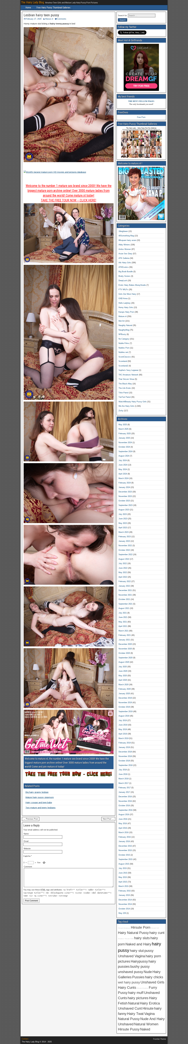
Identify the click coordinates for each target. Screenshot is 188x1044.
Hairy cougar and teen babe (38, 802)
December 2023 (125, 492)
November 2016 (125, 801)
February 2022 (125, 581)
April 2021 (123, 626)
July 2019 (123, 720)
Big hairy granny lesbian (36, 792)
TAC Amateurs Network (128, 375)
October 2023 (124, 501)
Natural (133, 1003)
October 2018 (124, 761)
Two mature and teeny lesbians (40, 807)
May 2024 (123, 469)
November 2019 (125, 702)
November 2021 (125, 595)
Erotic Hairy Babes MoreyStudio (132, 285)
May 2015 (123, 877)
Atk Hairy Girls (125, 262)
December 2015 (125, 846)
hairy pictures (138, 998)
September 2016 (125, 810)
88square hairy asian (127, 240)
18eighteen (123, 231)
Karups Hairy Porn (126, 312)
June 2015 (123, 873)
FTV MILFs (123, 289)
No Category (124, 339)
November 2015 (125, 850)
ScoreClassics (125, 357)
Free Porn (141, 117)
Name (26, 834)
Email (26, 841)
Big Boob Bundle (126, 271)
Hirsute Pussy (129, 1029)
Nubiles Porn (124, 348)
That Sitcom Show (126, 379)
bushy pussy (140, 966)
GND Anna (123, 298)
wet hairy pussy (129, 982)
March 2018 (124, 779)
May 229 (122, 913)
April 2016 (123, 828)
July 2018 (123, 770)
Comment (28, 867)
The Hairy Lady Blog (32, 2)
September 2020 (125, 658)
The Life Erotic (125, 388)
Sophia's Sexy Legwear (128, 370)
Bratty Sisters (124, 276)
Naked (145, 1029)
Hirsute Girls (129, 938)
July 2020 (123, 667)
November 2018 (125, 756)
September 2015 (125, 859)
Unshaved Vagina (131, 956)
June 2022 (123, 568)
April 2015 (123, 882)
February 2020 (125, 689)
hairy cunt (156, 933)
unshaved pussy (130, 972)
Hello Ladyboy (125, 303)
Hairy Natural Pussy (133, 933)
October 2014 (124, 909)
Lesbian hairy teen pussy (41, 15)
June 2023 (123, 519)
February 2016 (125, 837)
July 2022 (123, 563)
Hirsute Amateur (142, 988)
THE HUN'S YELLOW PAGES (141, 101)
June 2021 (123, 617)
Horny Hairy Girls (126, 307)
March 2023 (124, 532)
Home (28, 7)
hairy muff (135, 993)
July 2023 (123, 514)
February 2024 (125, 483)
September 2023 (125, 505)
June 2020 (123, 671)
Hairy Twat (135, 1014)
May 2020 (123, 675)
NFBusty (122, 334)
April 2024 (123, 474)
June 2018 (123, 774)
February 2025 (125, 433)
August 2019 (124, 716)
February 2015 (125, 891)
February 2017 (125, 787)
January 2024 (124, 487)
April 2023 (123, 527)
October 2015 (124, 855)
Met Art (122, 321)
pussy (148, 951)
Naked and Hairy (138, 944)
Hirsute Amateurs (124, 928)
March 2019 (124, 738)
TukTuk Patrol (125, 397)
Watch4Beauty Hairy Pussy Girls (133, 402)
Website (27, 848)
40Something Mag (126, 236)
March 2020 (124, 684)
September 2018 (125, 765)
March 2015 (124, 886)
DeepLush (123, 280)
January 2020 (124, 693)
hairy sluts (142, 938)
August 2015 (124, 864)
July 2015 (123, 868)
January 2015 (124, 895)
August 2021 (124, 608)
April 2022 (123, 577)
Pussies (138, 977)
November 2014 (125, 904)
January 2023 (124, 541)
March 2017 (124, 783)
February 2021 (125, 635)
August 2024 (124, 456)
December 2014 (125, 900)
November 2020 (125, 649)
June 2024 (123, 465)
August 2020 (124, 662)
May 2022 (123, 572)
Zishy (121, 410)
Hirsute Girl (155, 928)
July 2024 (123, 460)
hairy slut (137, 951)
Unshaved (126, 1024)
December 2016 (125, 796)
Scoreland (123, 361)
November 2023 (125, 496)
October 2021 (124, 599)
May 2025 (123, 424)
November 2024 (125, 442)
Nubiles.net (123, 352)
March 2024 (124, 478)
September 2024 (125, 451)
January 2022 (124, 586)
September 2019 (125, 711)
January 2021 (124, 640)
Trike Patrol (123, 393)
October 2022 (124, 550)
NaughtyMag (124, 330)
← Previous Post (30, 819)
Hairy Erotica (150, 1003)
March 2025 (124, 429)
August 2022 (124, 559)
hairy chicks (154, 977)
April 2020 (123, 680)
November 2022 (125, 545)
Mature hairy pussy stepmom (39, 797)
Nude (148, 972)
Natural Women (146, 1024)
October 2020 (124, 653)
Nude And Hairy (152, 1019)
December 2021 (125, 590)
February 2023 (125, 536)
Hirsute (147, 1008)
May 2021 (123, 622)
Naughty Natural (125, 325)
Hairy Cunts (127, 987)
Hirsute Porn (140, 927)
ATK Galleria (124, 258)
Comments (61, 19)
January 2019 (124, 747)
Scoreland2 (123, 366)
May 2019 (123, 729)
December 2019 (125, 698)
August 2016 (124, 814)
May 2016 (123, 823)
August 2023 (124, 510)
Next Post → (108, 819)
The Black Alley (125, 384)
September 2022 (125, 554)
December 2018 (125, 752)
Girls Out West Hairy (127, 294)
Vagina (149, 1014)
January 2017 (124, 792)
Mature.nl (49, 19)
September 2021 (125, 604)
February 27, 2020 (33, 19)
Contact (25, 1039)
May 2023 (123, 523)
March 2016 (124, 832)
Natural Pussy (129, 1019)
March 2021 (124, 631)
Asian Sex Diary (125, 254)
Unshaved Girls (152, 982)
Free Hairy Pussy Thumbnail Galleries (53, 7)
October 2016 (124, 805)
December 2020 (125, 644)
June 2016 (123, 819)
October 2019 (124, 707)
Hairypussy (139, 961)
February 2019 (125, 743)
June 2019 (123, 725)
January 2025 (124, 438)
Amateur (121, 938)
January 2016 (124, 841)
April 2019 (123, 734)
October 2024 (124, 447)
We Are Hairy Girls (126, 406)
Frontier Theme (159, 1039)
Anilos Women (125, 249)
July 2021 (123, 613)
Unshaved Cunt (130, 1008)
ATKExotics (124, 267)
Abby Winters (124, 245)
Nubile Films (124, 343)
